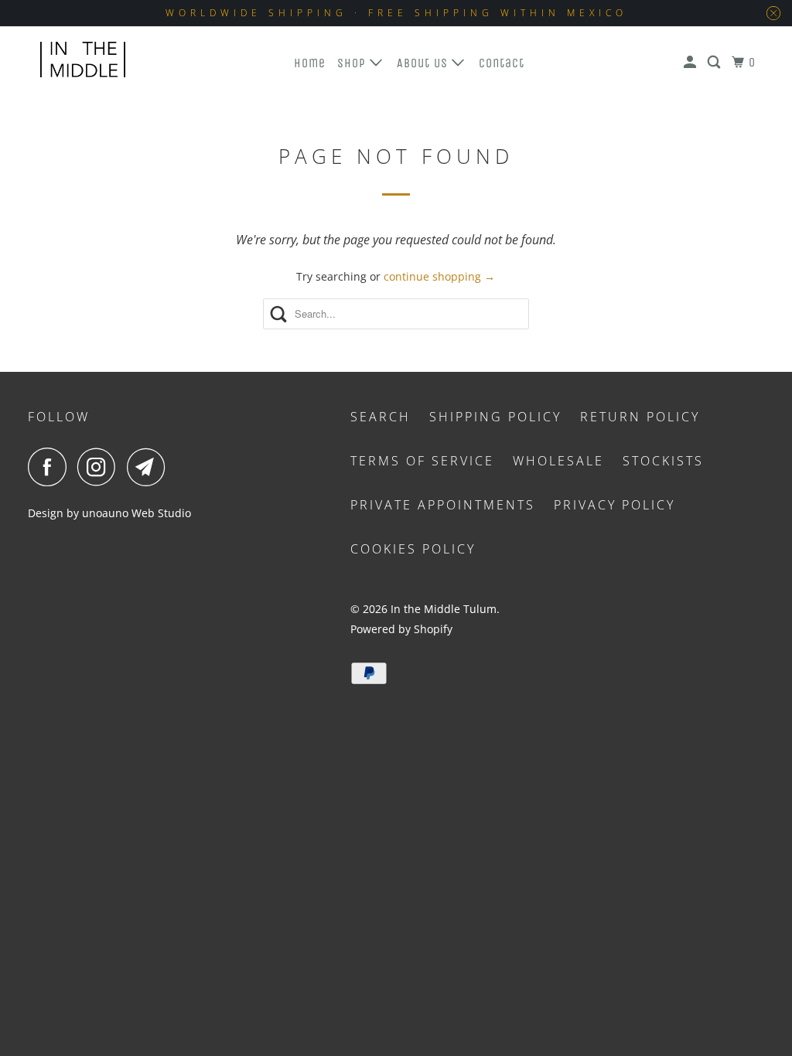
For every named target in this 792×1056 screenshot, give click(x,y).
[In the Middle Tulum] (83, 59)
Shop (353, 63)
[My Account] (691, 62)
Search (380, 416)
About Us (424, 63)
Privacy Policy (614, 504)
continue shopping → (439, 276)
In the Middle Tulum (444, 608)
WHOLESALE (558, 460)
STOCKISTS (663, 460)
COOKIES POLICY (413, 548)
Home (310, 63)
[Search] (715, 62)
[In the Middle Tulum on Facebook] (51, 467)
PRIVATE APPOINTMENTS (442, 504)
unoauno (103, 513)
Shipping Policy (495, 416)
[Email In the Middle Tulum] (150, 467)
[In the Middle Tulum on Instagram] (100, 467)
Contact (501, 63)
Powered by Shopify (401, 629)
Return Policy (640, 416)
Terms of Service (422, 460)
